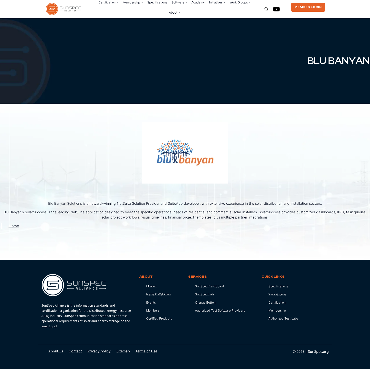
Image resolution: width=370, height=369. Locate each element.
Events (151, 302)
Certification (277, 302)
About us (55, 351)
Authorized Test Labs (283, 318)
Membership (277, 310)
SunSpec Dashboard (209, 286)
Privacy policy (99, 351)
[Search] (266, 9)
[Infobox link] (87, 301)
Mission (151, 286)
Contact (75, 351)
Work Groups (277, 294)
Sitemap (123, 351)
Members (152, 310)
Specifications (278, 286)
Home (14, 226)
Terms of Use (146, 351)
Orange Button (205, 302)
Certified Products (159, 318)
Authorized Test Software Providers (220, 310)
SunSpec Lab (204, 294)
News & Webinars (158, 294)
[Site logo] (63, 8)
